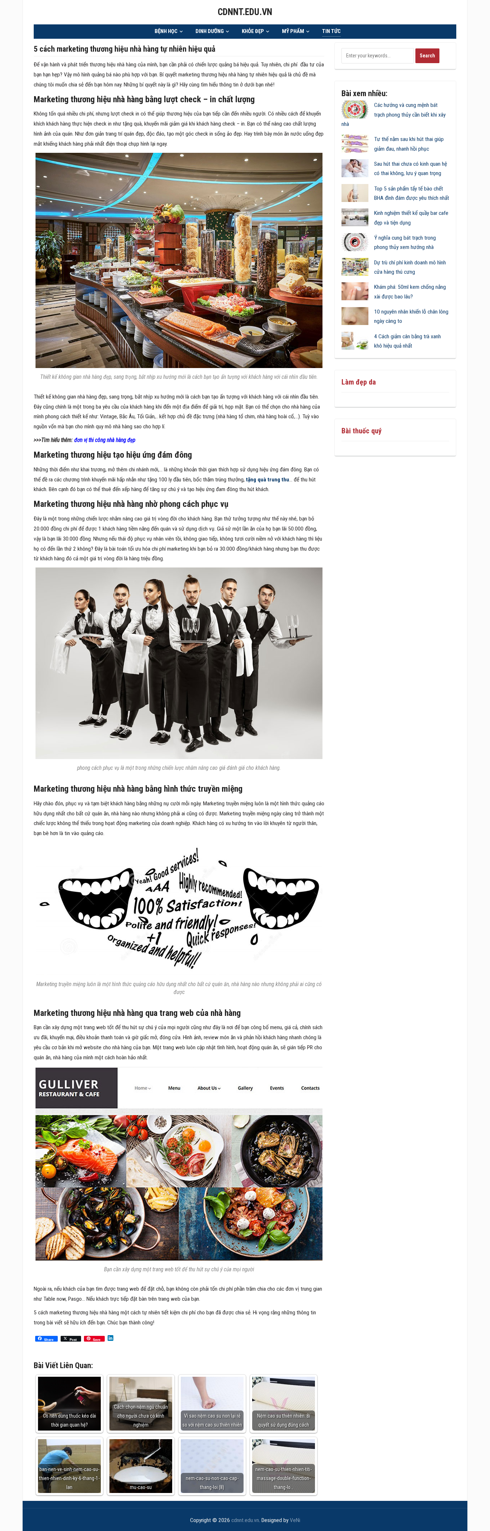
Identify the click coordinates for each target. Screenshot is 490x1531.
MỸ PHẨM (293, 31)
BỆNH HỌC (166, 31)
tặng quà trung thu (267, 479)
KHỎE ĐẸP (253, 31)
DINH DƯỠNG (209, 31)
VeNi (295, 1520)
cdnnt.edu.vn (245, 12)
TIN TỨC (331, 31)
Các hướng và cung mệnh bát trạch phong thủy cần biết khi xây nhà (393, 114)
